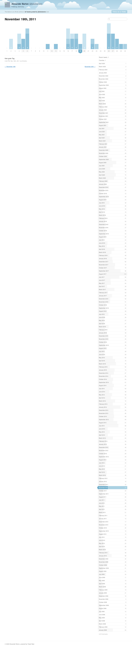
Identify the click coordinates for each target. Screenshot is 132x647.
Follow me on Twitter (119, 12)
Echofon (24, 61)
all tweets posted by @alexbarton (35, 12)
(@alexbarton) (26, 3)
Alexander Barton (14, 644)
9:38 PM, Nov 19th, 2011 (12, 61)
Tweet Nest (31, 644)
